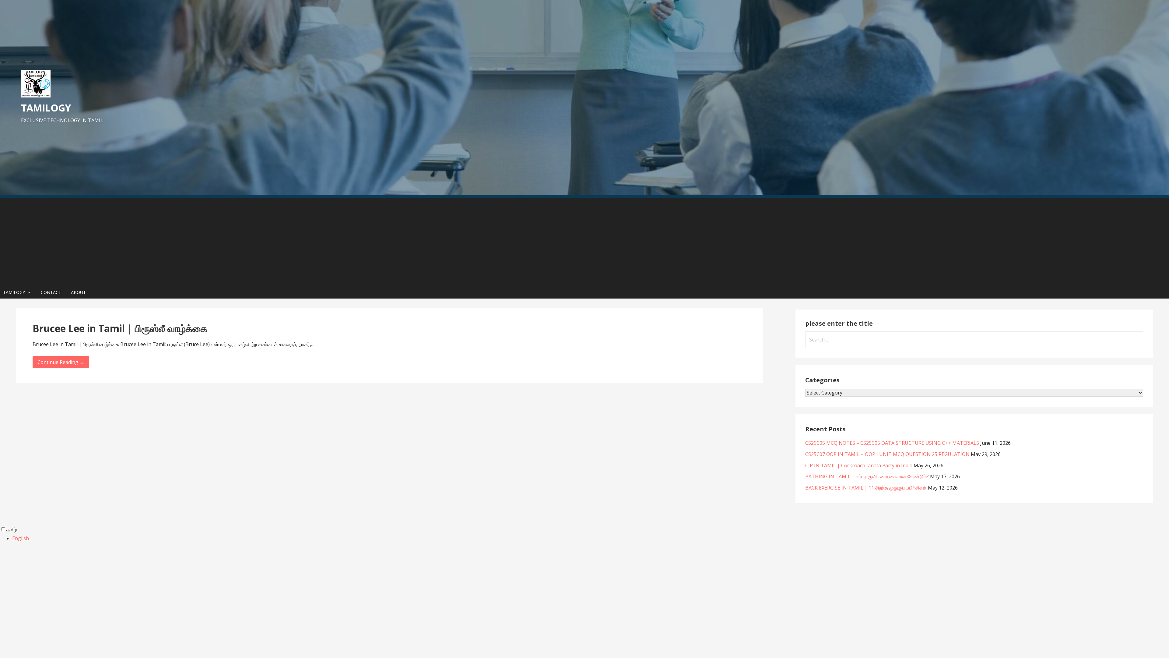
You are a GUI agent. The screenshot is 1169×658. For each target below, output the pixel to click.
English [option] (20, 538)
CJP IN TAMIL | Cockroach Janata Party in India (858, 465)
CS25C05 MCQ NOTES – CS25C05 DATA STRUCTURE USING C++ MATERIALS (892, 443)
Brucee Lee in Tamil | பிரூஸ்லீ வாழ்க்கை (120, 328)
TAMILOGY (45, 107)
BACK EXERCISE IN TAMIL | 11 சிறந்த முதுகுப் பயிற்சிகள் (866, 487)
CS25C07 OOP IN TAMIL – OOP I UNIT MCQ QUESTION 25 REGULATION (887, 454)
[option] (590, 538)
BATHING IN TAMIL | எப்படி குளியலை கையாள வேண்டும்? (867, 476)
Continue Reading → (60, 362)
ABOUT (78, 292)
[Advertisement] (584, 240)
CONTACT (51, 292)
